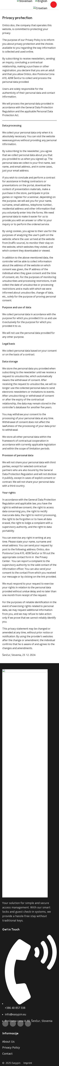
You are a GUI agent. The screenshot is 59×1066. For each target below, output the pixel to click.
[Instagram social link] (13, 1024)
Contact (7, 1053)
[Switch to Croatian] (40, 8)
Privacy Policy (11, 1047)
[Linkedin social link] (28, 1024)
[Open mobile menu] (53, 5)
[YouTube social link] (20, 1024)
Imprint (27, 1063)
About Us (8, 1041)
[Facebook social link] (5, 1024)
